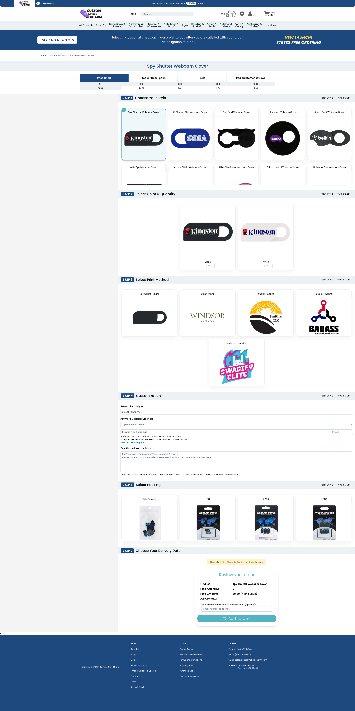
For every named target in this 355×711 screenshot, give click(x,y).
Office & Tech (212, 25)
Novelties (270, 25)
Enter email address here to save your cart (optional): (228, 604)
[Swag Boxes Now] (45, 3)
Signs (185, 25)
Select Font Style (131, 406)
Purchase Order (187, 670)
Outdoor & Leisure (226, 25)
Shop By (101, 25)
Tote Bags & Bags (171, 25)
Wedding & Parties (197, 25)
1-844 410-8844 (227, 13)
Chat (234, 16)
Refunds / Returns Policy (192, 654)
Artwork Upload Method (136, 419)
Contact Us (136, 676)
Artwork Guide (138, 687)
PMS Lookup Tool (139, 665)
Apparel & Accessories (153, 25)
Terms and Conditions (191, 659)
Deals (133, 13)
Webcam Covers (58, 55)
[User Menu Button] (242, 13)
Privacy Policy (186, 649)
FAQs (133, 654)
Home (43, 55)
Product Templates (189, 676)
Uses (133, 681)
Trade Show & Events (117, 25)
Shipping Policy (187, 665)
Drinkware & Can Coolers (136, 25)
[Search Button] (191, 14)
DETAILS (200, 3)
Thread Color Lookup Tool (143, 670)
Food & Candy (239, 25)
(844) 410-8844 (244, 649)
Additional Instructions (136, 448)
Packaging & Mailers (254, 25)
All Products (86, 25)
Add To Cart (239, 618)
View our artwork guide (132, 442)
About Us (135, 649)
